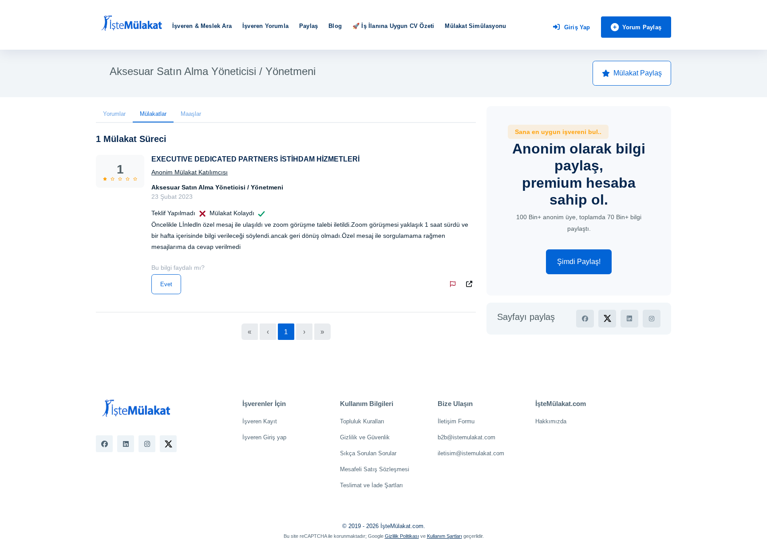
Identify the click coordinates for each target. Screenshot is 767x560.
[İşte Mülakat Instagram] (146, 443)
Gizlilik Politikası (402, 536)
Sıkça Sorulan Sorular (368, 453)
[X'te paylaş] (607, 318)
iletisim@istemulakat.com (471, 453)
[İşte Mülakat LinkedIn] (125, 443)
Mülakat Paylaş (637, 73)
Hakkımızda (550, 421)
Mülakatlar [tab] (153, 113)
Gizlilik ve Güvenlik (365, 437)
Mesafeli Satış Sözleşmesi (374, 469)
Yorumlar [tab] (114, 113)
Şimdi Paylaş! (579, 261)
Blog (335, 26)
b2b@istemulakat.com (466, 437)
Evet (166, 284)
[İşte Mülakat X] (168, 443)
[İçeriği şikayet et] (454, 284)
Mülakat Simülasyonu (475, 26)
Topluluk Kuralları (362, 421)
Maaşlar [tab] (191, 113)
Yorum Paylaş (641, 27)
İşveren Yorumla (265, 26)
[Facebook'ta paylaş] (585, 318)
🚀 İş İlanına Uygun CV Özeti (393, 26)
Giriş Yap (577, 27)
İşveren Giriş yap (264, 437)
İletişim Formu (456, 421)
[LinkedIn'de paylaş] (629, 318)
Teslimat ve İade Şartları (371, 485)
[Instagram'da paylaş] (651, 318)
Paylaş (308, 26)
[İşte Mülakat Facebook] (104, 443)
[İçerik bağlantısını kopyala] (471, 284)
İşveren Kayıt (259, 421)
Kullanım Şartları (444, 536)
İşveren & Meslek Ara (202, 26)
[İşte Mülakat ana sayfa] (131, 23)
